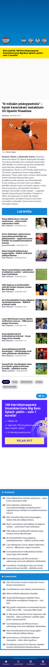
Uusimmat (9, 492)
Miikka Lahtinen (8, 371)
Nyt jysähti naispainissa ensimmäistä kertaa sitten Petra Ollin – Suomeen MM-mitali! (26, 608)
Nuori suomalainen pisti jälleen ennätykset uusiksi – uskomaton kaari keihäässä (18, 272)
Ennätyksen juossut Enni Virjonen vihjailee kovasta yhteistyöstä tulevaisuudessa (25, 645)
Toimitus (5, 116)
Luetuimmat (10, 576)
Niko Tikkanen (7, 226)
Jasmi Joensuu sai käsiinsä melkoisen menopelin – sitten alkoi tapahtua (23, 638)
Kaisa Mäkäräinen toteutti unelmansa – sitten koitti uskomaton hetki (15, 221)
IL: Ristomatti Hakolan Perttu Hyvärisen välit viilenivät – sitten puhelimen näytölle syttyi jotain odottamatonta (26, 617)
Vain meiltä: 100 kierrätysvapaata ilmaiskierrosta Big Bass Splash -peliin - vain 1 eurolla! (23, 53)
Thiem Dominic (26, 382)
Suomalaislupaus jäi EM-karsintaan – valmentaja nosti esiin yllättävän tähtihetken (17, 351)
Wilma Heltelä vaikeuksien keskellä (22, 593)
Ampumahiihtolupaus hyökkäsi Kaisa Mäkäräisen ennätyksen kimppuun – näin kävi (25, 600)
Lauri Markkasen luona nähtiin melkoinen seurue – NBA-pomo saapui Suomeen (17, 321)
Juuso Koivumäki (8, 245)
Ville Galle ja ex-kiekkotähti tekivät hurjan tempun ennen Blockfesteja (16, 287)
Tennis (14, 382)
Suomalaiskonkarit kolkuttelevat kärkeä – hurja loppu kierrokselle (16, 336)
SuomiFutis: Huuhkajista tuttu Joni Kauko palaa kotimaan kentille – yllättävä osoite (17, 366)
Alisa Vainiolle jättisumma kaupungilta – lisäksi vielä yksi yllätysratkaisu (17, 253)
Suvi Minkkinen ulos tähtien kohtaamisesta (25, 589)
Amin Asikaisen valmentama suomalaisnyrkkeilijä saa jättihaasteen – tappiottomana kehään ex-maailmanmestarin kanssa (17, 238)
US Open (39, 382)
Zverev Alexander (9, 387)
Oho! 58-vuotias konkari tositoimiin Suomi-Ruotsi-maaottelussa (25, 583)
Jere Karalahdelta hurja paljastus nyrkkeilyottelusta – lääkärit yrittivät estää (18, 302)
